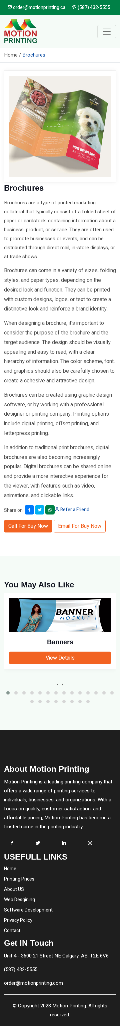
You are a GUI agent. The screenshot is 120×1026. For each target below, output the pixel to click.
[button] (8, 693)
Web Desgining (19, 899)
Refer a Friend (74, 509)
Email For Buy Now (79, 526)
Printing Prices (19, 879)
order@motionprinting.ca (38, 7)
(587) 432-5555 (93, 7)
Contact (12, 930)
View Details (60, 658)
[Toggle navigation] (106, 31)
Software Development (28, 910)
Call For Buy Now (28, 526)
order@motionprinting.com (33, 983)
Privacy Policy (18, 920)
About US (14, 889)
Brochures (33, 55)
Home (10, 868)
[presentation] (57, 684)
